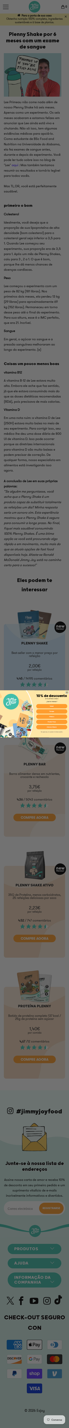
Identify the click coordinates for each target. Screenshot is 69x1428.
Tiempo (51, 711)
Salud (52, 706)
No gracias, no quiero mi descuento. (52, 732)
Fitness (51, 716)
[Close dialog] (67, 692)
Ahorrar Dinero (52, 727)
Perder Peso (52, 722)
